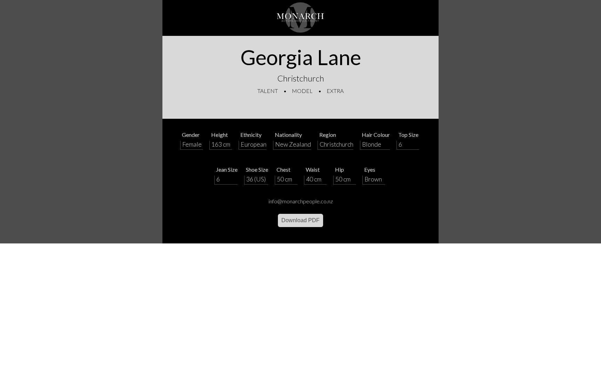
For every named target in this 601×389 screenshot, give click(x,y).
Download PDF (300, 220)
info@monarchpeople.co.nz (301, 201)
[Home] (300, 18)
